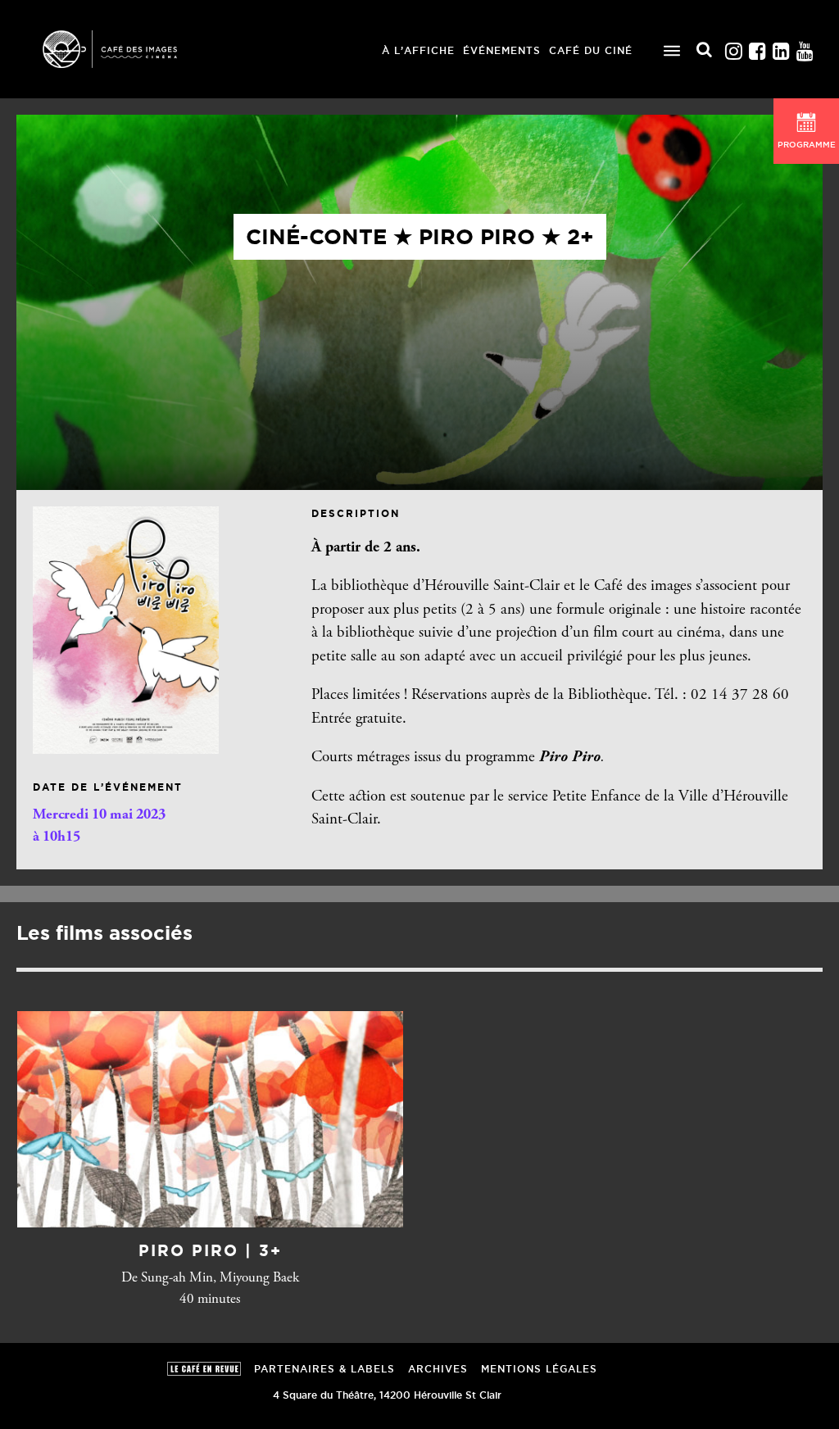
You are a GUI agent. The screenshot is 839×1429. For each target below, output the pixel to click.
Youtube (804, 47)
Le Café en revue (204, 1368)
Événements (502, 50)
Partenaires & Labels (324, 1368)
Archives (438, 1368)
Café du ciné (591, 50)
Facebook (757, 47)
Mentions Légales (539, 1368)
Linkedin (781, 47)
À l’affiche (418, 50)
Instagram (733, 47)
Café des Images (131, 49)
